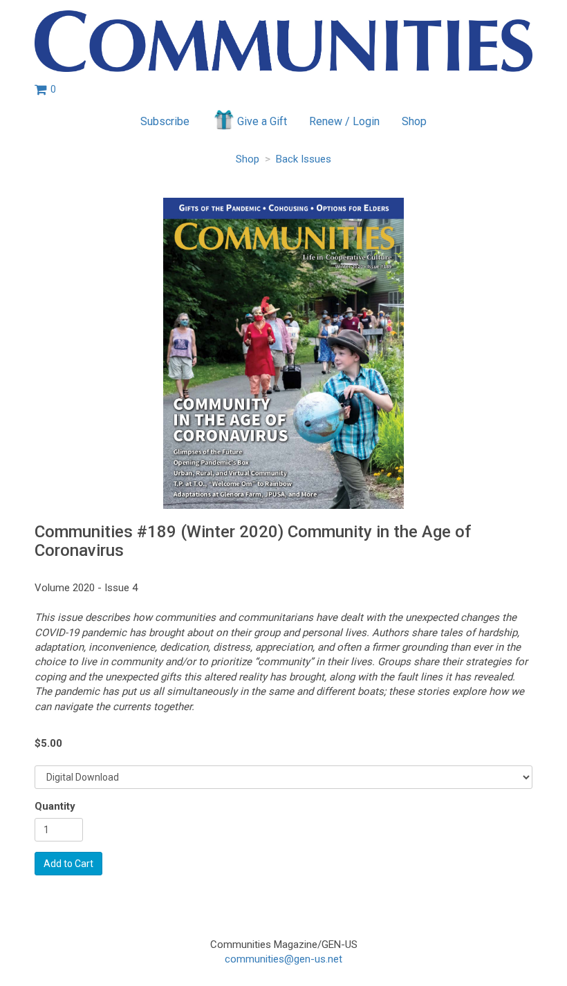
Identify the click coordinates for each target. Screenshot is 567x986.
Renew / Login (344, 121)
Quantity (55, 806)
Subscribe (164, 121)
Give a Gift (262, 121)
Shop (414, 121)
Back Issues (303, 159)
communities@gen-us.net (283, 959)
